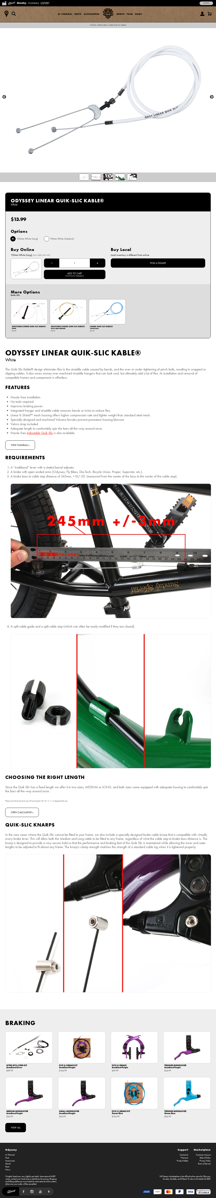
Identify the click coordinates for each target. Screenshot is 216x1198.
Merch (120, 14)
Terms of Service (204, 1163)
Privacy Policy (205, 1161)
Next (212, 97)
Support (206, 3)
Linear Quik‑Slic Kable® (117, 25)
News (138, 14)
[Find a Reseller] (6, 13)
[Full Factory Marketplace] (4, 3)
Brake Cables (102, 25)
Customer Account (203, 1155)
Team (130, 14)
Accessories (92, 14)
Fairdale (173, 1179)
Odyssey (93, 25)
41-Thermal (65, 14)
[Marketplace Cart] (209, 13)
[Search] (13, 13)
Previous (4, 97)
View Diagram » (20, 445)
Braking (20, 1023)
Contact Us (184, 1155)
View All (15, 1127)
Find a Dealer (158, 263)
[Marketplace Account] (202, 13)
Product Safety (182, 1161)
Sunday (166, 1179)
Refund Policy (205, 1158)
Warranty (184, 1158)
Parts (78, 14)
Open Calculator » (22, 812)
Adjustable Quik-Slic (40, 433)
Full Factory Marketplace (170, 1176)
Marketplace (202, 1149)
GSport (184, 1179)
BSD (208, 1179)
